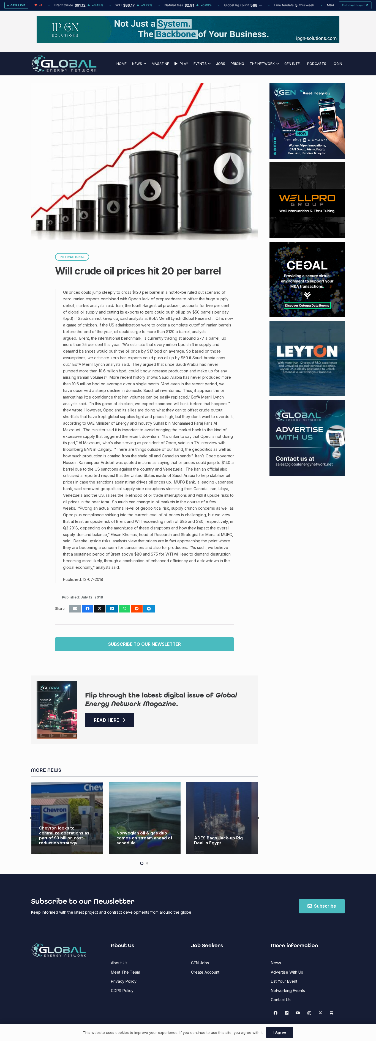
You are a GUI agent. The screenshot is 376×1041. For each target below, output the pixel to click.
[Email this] (75, 608)
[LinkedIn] (286, 1013)
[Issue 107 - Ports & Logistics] (57, 710)
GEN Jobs (200, 962)
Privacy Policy (124, 981)
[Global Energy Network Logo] (64, 64)
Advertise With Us (287, 972)
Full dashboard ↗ (355, 5)
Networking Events (288, 990)
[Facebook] (275, 1013)
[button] (144, 63)
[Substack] (331, 1013)
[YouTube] (298, 1013)
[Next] (258, 818)
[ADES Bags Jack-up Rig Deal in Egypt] (145, 818)
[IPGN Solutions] (188, 41)
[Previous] (31, 818)
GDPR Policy (122, 990)
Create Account (205, 972)
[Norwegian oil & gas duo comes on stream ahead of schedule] (67, 818)
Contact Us (281, 999)
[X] (320, 1013)
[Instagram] (309, 1013)
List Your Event (284, 981)
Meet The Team (125, 972)
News (276, 962)
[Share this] (87, 608)
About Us (119, 962)
